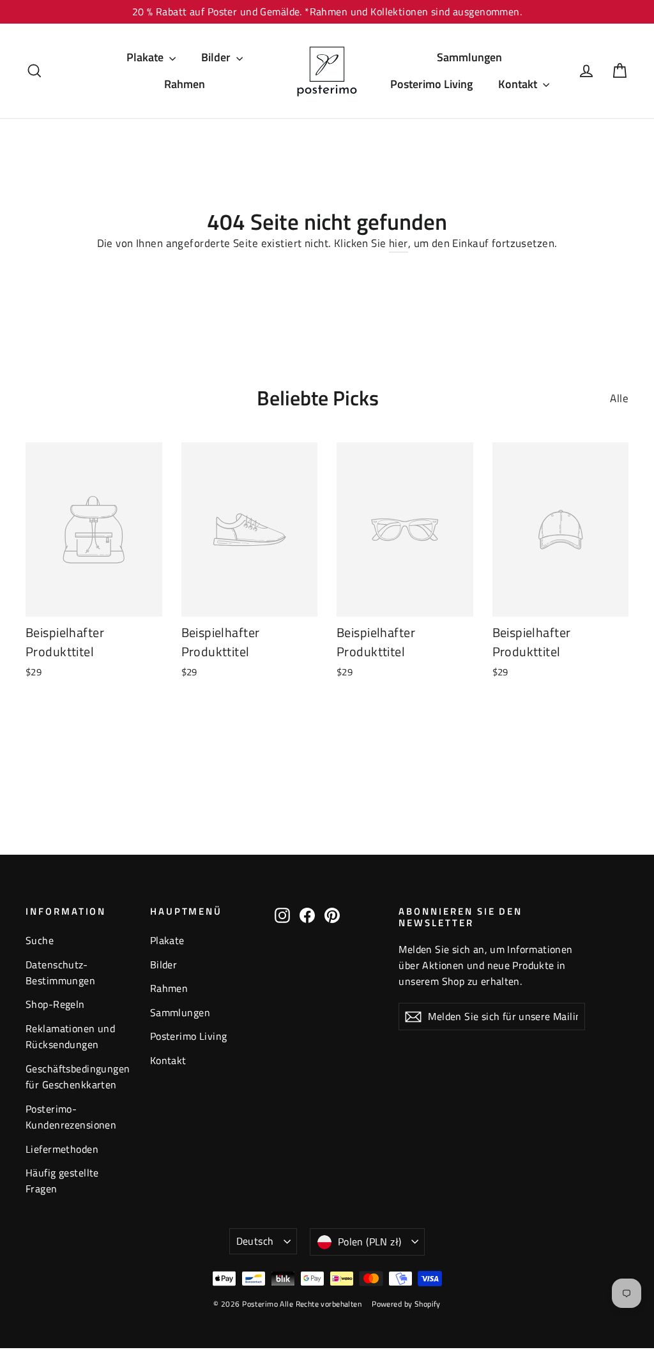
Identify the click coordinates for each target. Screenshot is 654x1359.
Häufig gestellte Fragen (62, 1180)
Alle (619, 398)
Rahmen (184, 84)
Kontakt (519, 84)
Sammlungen (469, 57)
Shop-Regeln (55, 1004)
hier (398, 243)
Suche (40, 940)
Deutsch (255, 1241)
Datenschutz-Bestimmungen (60, 972)
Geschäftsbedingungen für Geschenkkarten (78, 1076)
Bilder (217, 57)
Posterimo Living (431, 84)
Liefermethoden (62, 1149)
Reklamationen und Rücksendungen (70, 1036)
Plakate (146, 57)
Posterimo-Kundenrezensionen (71, 1116)
